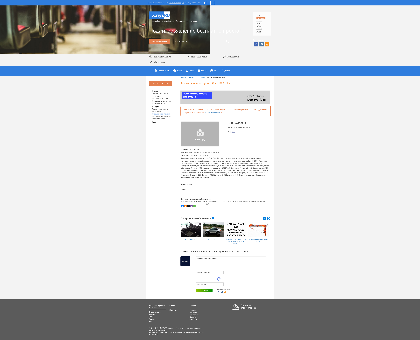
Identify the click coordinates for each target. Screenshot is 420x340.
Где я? (258, 32)
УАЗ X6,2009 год (213, 239)
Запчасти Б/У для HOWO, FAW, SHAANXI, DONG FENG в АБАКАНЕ (236, 241)
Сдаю (154, 122)
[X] (188, 206)
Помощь (259, 29)
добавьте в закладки (176, 3)
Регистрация (261, 18)
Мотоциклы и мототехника (161, 101)
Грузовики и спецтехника (161, 99)
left (265, 218)
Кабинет (259, 26)
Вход (258, 15)
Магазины (173, 310)
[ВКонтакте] (261, 44)
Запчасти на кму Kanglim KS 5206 (258, 240)
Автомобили (156, 96)
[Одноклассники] (267, 44)
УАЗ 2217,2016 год (191, 239)
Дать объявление (159, 41)
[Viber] (191, 206)
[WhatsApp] (194, 206)
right (269, 218)
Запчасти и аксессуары (160, 94)
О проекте (193, 319)
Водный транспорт (158, 103)
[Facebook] (255, 44)
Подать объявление (160, 83)
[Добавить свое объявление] (213, 218)
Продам (155, 106)
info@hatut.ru (248, 308)
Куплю (155, 91)
